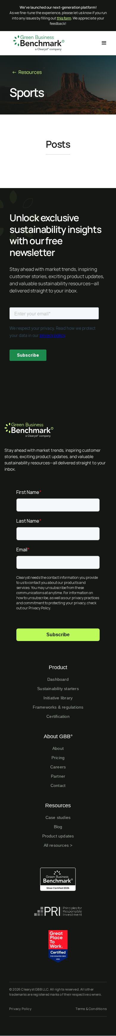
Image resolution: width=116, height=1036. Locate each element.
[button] (104, 43)
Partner (58, 776)
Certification (58, 716)
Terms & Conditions (91, 1008)
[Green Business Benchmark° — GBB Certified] (58, 879)
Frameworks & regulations (58, 707)
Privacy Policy (20, 1008)
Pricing (58, 757)
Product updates (58, 836)
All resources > (58, 845)
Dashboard (58, 679)
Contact (58, 785)
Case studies (58, 817)
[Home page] (58, 430)
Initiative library (58, 697)
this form (64, 18)
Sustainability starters (58, 688)
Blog (58, 826)
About (58, 748)
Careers (58, 767)
